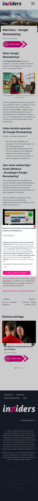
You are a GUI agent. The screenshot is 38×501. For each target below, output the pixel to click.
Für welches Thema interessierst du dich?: (18, 264)
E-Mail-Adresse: (8, 235)
